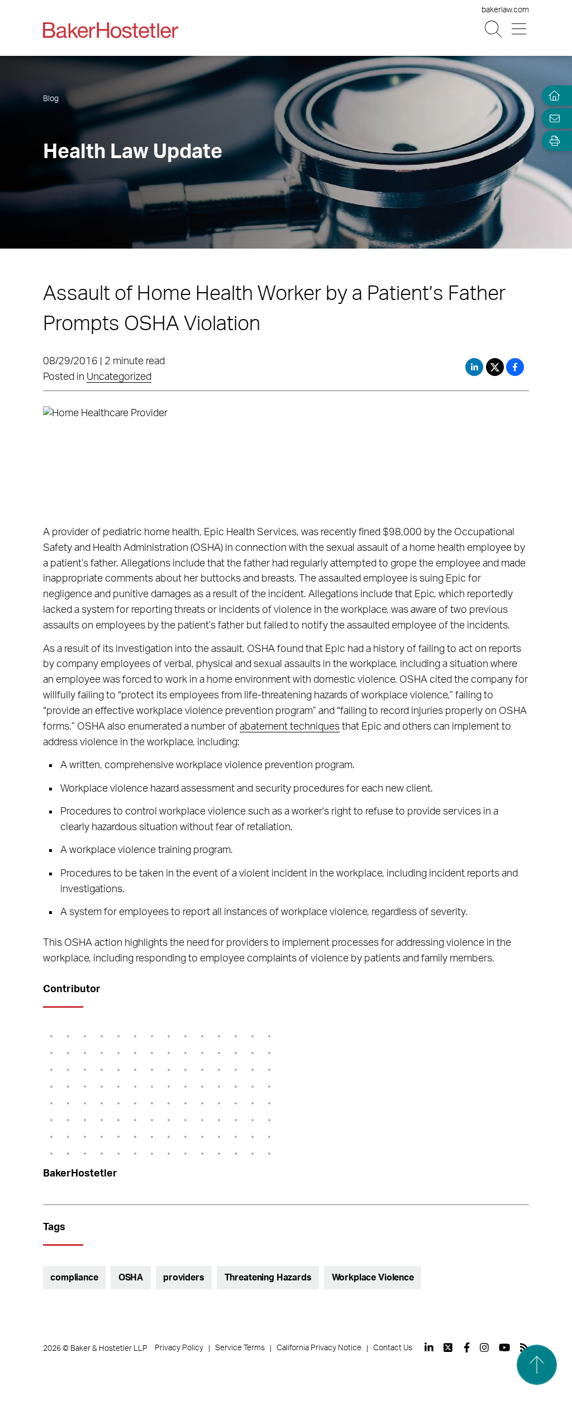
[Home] (552, 95)
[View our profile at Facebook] (467, 1347)
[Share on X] (496, 367)
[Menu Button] (520, 29)
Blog (51, 99)
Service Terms (240, 1348)
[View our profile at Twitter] (449, 1347)
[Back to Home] (110, 30)
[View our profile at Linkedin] (429, 1347)
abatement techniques (290, 727)
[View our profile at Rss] (524, 1347)
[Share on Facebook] (515, 367)
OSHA (130, 1277)
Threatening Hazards (268, 1277)
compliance (74, 1277)
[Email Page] (552, 118)
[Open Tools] (552, 141)
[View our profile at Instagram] (484, 1347)
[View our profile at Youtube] (504, 1347)
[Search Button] (494, 29)
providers (183, 1277)
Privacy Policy (179, 1348)
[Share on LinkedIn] (474, 367)
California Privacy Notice (319, 1348)
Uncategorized (119, 377)
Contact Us (392, 1348)
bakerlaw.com (505, 10)
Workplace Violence (373, 1277)
